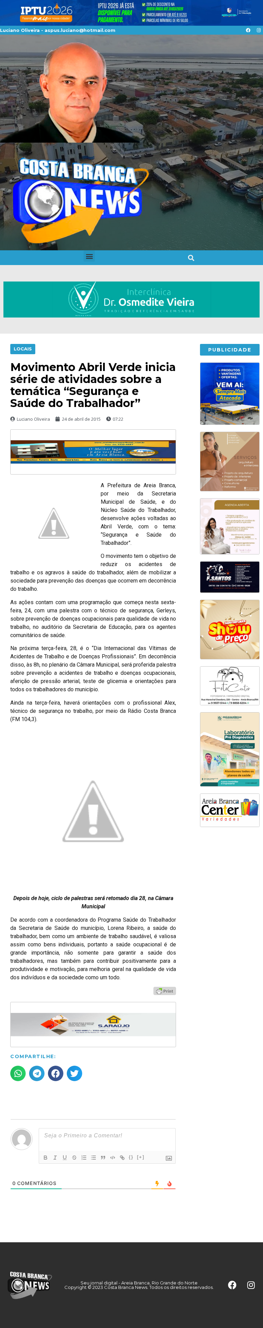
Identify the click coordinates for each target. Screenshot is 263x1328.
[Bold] (45, 1157)
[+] (141, 1157)
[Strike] (74, 1157)
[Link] (122, 1157)
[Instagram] (258, 30)
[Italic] (55, 1157)
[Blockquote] (103, 1157)
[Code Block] (112, 1157)
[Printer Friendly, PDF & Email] (164, 990)
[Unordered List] (93, 1157)
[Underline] (65, 1157)
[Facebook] (247, 30)
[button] (89, 256)
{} (131, 1157)
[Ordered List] (84, 1157)
